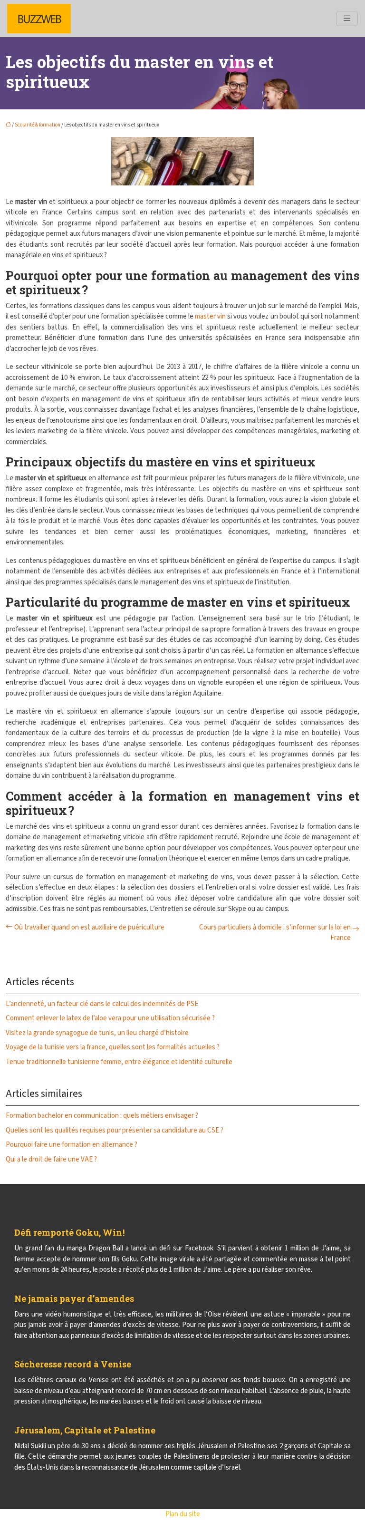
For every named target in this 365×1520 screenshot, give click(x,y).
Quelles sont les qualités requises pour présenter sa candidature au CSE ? (114, 1130)
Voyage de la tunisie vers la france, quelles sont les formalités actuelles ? (113, 1047)
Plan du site (182, 1514)
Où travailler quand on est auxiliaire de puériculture (89, 927)
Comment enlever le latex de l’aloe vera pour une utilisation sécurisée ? (110, 1018)
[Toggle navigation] (347, 18)
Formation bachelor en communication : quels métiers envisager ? (102, 1116)
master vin (210, 316)
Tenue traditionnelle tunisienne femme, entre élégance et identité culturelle (119, 1062)
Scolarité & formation (37, 124)
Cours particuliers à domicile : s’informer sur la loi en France (275, 932)
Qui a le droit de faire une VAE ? (51, 1159)
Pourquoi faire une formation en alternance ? (71, 1145)
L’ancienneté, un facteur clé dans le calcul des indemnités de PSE (102, 1004)
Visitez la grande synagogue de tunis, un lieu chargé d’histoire (97, 1033)
